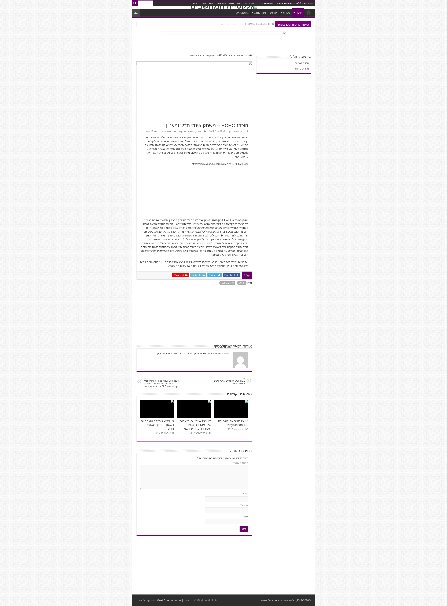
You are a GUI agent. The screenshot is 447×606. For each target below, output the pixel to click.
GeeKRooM (260, 13)
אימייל (244, 505)
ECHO (157, 152)
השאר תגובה (166, 131)
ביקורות (286, 13)
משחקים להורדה (146, 600)
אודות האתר (207, 3)
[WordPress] (198, 600)
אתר (246, 516)
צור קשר (195, 3)
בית (247, 55)
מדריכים (273, 13)
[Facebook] (212, 600)
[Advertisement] (194, 193)
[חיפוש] (135, 3)
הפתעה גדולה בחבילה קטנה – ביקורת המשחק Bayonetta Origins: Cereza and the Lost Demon (224, 24)
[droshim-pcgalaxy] (223, 40)
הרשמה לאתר (241, 13)
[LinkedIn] (205, 600)
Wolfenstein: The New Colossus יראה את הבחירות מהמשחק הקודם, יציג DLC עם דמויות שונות (161, 382)
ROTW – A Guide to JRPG (259, 24)
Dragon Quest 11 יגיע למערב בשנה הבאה (229, 381)
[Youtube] (202, 600)
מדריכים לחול (301, 68)
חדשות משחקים (187, 131)
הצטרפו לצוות (235, 3)
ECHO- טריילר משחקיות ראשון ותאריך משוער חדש (157, 424)
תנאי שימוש (250, 3)
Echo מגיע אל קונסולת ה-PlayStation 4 (233, 423)
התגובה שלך (240, 462)
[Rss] (215, 600)
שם (245, 494)
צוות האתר (221, 3)
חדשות (299, 13)
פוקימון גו (176, 600)
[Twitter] (209, 600)
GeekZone (163, 600)
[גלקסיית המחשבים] (223, 7)
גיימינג (187, 600)
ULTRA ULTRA (228, 283)
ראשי (308, 12)
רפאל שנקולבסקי (237, 131)
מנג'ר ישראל (302, 63)
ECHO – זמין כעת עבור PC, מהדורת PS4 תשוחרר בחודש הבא (195, 424)
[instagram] (194, 600)
